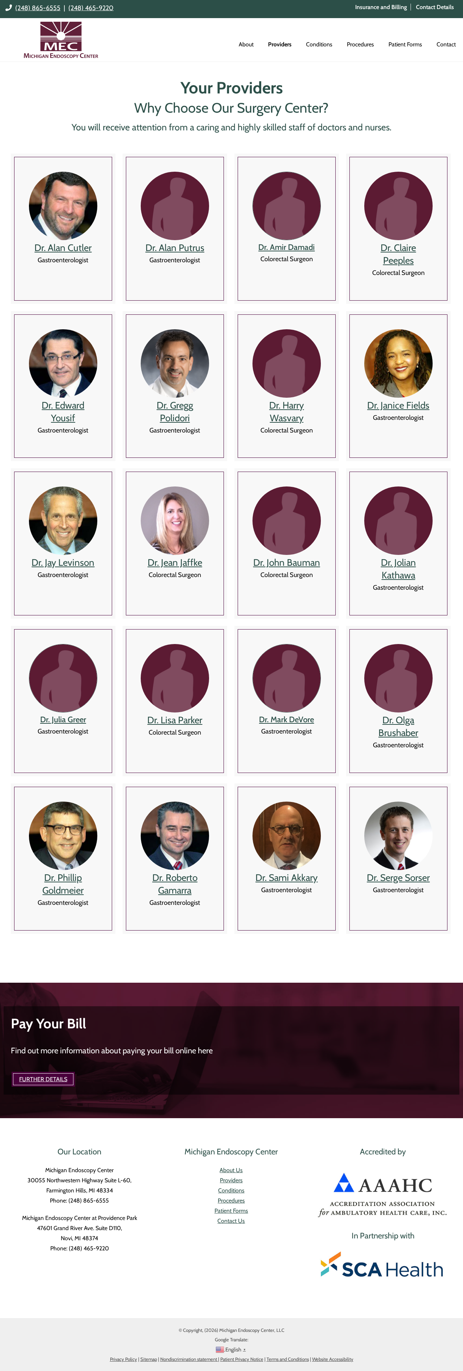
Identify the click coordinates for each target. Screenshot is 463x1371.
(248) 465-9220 (91, 8)
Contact (446, 44)
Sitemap (148, 1359)
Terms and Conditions (288, 1359)
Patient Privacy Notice (241, 1359)
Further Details (43, 1079)
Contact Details (435, 7)
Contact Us (231, 1220)
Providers (280, 44)
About (246, 44)
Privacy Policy (123, 1359)
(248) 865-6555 (37, 8)
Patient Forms (405, 44)
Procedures (360, 44)
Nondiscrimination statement (189, 1359)
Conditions (319, 44)
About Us (231, 1170)
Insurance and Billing (381, 7)
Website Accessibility (332, 1359)
